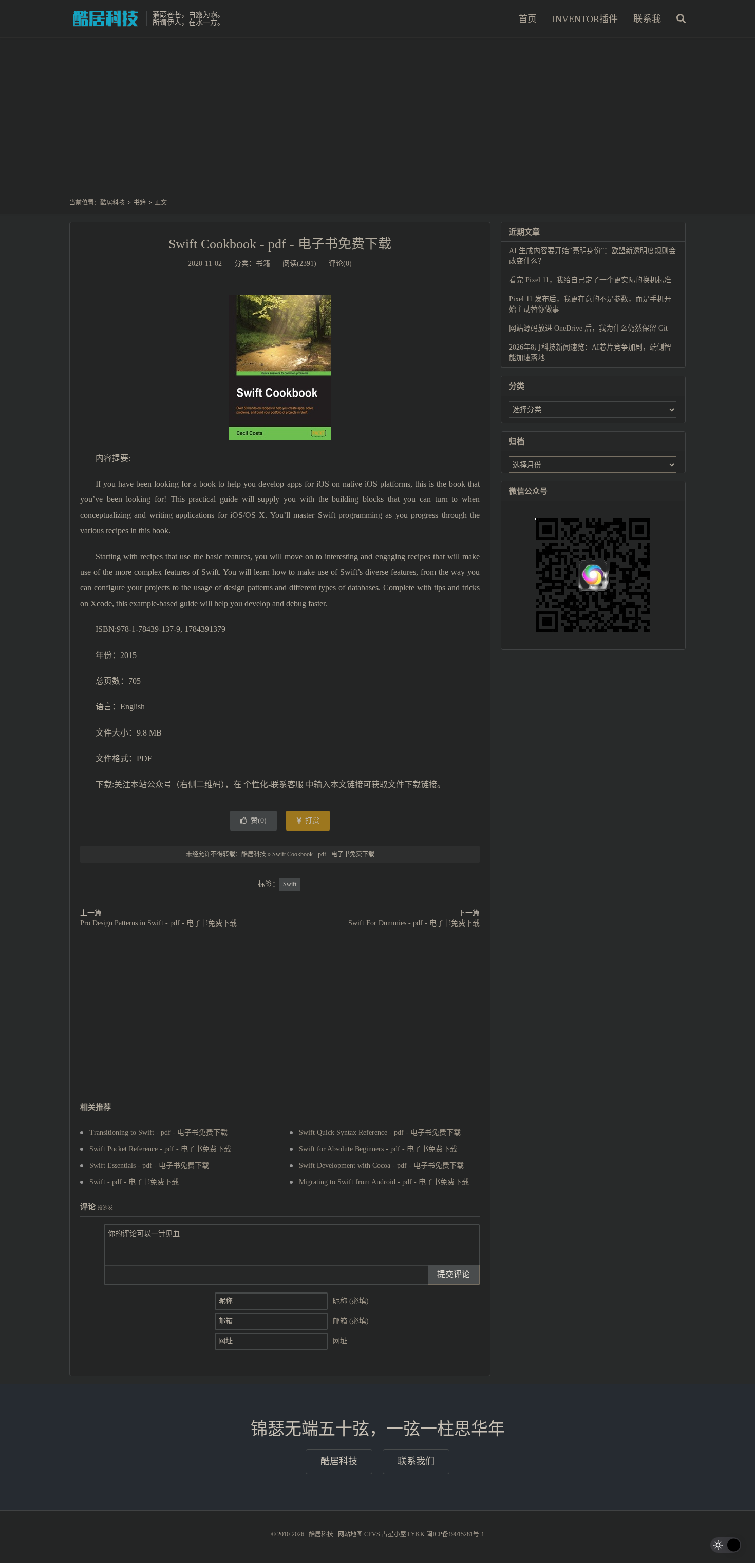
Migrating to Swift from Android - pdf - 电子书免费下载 (384, 1182)
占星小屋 (394, 1534)
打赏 (311, 820)
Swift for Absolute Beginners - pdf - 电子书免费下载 (378, 1149)
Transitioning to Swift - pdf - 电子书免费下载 (158, 1132)
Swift (289, 884)
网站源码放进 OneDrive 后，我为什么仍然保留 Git (588, 328)
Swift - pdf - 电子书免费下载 (134, 1182)
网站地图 (350, 1534)
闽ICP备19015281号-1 (455, 1534)
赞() (259, 820)
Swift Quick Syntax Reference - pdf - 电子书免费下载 (380, 1132)
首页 (527, 19)
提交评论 (453, 1274)
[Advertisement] (377, 123)
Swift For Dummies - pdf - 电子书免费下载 (414, 923)
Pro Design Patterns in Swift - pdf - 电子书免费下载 (158, 923)
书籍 (140, 202)
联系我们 (416, 1461)
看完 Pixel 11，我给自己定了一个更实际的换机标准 (590, 280)
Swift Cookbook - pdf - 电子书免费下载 (279, 244)
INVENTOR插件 (585, 19)
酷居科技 (105, 18)
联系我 (647, 19)
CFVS (372, 1534)
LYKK (416, 1534)
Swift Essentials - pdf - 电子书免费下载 (149, 1165)
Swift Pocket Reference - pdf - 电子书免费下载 (160, 1149)
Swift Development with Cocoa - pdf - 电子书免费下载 (381, 1165)
